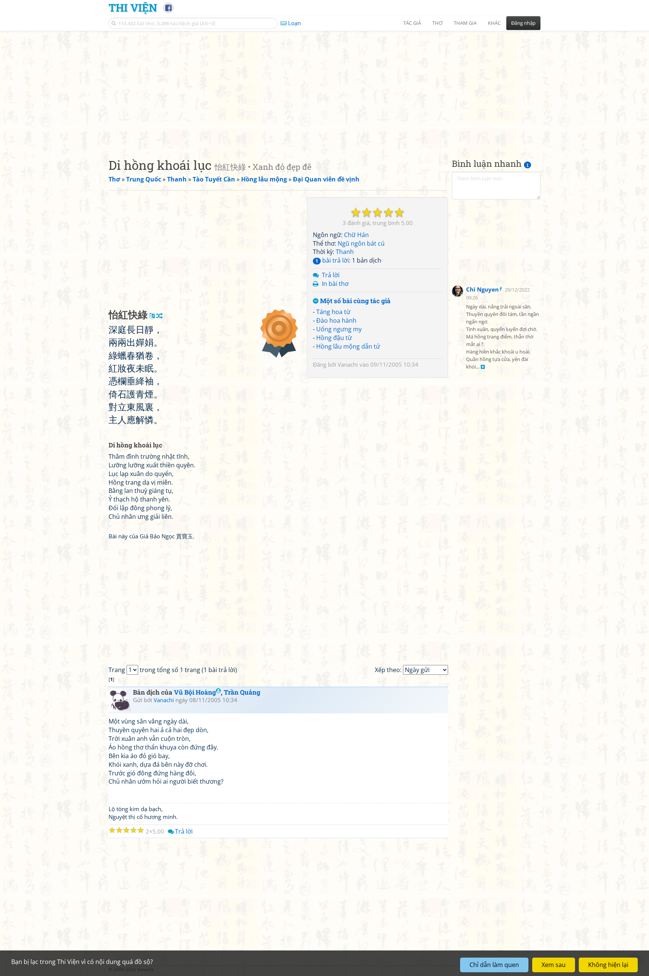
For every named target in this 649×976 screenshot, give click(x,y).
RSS (536, 969)
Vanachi (348, 364)
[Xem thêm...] (483, 367)
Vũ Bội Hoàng (195, 692)
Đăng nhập (523, 23)
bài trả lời (332, 260)
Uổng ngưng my (339, 329)
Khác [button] (494, 23)
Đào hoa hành (336, 320)
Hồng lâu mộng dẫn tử (348, 346)
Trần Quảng (242, 692)
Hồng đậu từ (334, 338)
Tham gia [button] (465, 23)
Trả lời (331, 275)
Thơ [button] (437, 23)
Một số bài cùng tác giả (354, 301)
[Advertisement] (324, 88)
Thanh (345, 252)
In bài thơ (335, 284)
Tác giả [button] (412, 23)
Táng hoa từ (333, 312)
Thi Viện (133, 7)
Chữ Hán (356, 235)
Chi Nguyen (482, 289)
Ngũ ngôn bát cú (361, 243)
